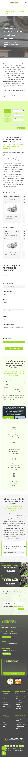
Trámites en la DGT (21, 695)
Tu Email (5, 308)
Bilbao (16, 668)
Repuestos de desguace (9, 650)
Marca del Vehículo (8, 275)
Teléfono (5, 316)
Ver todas (14, 673)
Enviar (21, 609)
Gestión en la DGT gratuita (10, 633)
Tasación (23, 6)
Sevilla (16, 666)
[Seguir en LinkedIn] (20, 746)
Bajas (5, 6)
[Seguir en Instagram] (8, 746)
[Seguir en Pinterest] (22, 746)
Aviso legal (19, 719)
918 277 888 (6, 653)
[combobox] (18, 110)
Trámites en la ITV (20, 697)
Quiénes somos (7, 719)
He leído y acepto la (14, 606)
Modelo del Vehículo (8, 283)
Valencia (5, 666)
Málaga (4, 668)
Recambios (14, 6)
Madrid (4, 664)
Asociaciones (6, 706)
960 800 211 (6, 637)
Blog (4, 726)
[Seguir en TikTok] (11, 746)
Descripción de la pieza (9, 324)
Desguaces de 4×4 (8, 704)
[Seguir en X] (17, 746)
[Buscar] (26, 3)
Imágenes (7, 338)
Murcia (4, 670)
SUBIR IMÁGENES (14, 342)
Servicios (5, 721)
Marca (22, 11)
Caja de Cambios (16, 11)
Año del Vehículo (7, 291)
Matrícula (5, 299)
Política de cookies (21, 724)
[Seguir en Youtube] (14, 746)
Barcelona (17, 664)
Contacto (5, 724)
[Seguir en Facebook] (5, 746)
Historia (5, 722)
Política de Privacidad (18, 606)
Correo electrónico (7, 601)
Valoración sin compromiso (10, 643)
